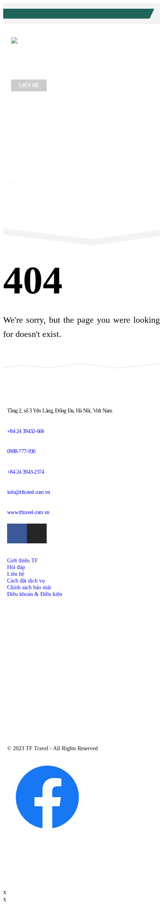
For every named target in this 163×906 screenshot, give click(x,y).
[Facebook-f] (17, 533)
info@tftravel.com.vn (111, 15)
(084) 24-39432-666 (50, 15)
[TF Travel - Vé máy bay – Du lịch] (67, 51)
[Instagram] (37, 533)
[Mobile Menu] (21, 103)
